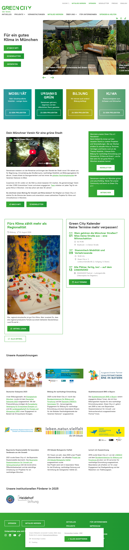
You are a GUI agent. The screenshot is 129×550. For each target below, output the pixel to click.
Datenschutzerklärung (50, 535)
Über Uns (70, 14)
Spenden (92, 3)
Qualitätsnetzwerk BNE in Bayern (104, 397)
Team (53, 185)
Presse (115, 3)
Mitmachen (105, 193)
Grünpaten (12, 64)
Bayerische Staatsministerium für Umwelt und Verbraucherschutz (21, 462)
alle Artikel (16, 339)
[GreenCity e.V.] (16, 9)
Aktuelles (7, 14)
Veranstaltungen (36, 14)
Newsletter (104, 3)
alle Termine (80, 282)
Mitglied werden (79, 3)
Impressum (95, 526)
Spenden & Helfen (108, 14)
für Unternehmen (88, 14)
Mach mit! (14, 48)
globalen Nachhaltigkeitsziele (63, 175)
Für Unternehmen (98, 522)
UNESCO (118, 455)
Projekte (18, 14)
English (123, 3)
